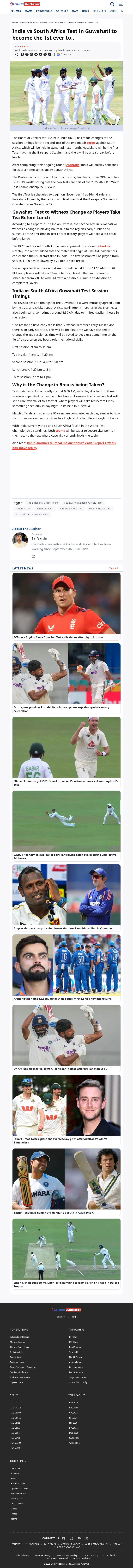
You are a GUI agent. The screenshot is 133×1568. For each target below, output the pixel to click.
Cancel (97, 33)
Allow (76, 33)
